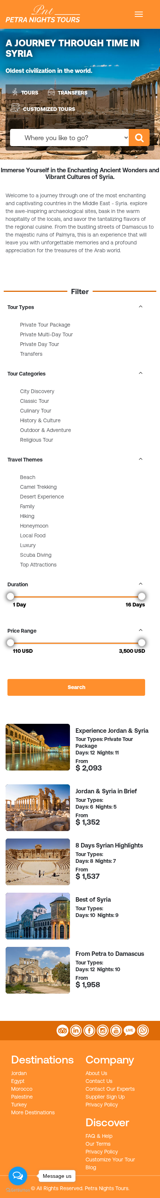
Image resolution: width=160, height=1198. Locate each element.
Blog (91, 1167)
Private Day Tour (40, 344)
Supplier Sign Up (105, 1097)
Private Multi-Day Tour (46, 334)
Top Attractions (38, 565)
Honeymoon (34, 526)
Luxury (28, 545)
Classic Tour (35, 401)
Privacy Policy (102, 1105)
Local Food (33, 535)
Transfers (72, 93)
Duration (17, 584)
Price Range (21, 631)
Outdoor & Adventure (46, 430)
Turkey (19, 1105)
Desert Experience (42, 497)
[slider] (10, 596)
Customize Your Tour (110, 1160)
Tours (29, 93)
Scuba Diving (36, 555)
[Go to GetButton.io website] (18, 1190)
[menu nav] (139, 14)
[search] (139, 137)
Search (76, 687)
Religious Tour (37, 440)
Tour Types (20, 307)
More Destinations (33, 1112)
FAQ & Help (99, 1136)
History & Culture (40, 420)
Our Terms (98, 1144)
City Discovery (37, 391)
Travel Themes (24, 460)
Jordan (19, 1073)
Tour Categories (26, 374)
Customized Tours (49, 109)
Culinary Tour (36, 411)
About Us (96, 1073)
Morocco (21, 1089)
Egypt (18, 1081)
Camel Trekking (38, 487)
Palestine (22, 1097)
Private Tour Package (45, 325)
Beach (28, 477)
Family (27, 506)
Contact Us (99, 1081)
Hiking (27, 516)
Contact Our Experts (110, 1089)
